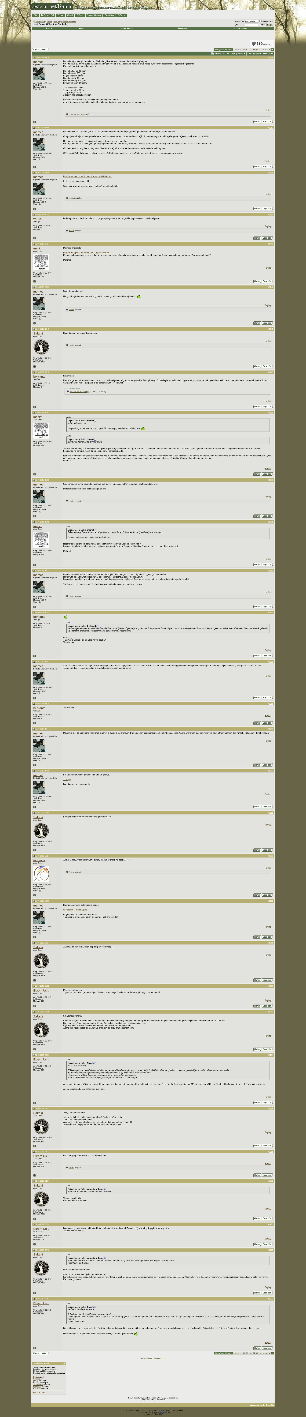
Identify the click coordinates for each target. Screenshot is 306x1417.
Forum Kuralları (39, 1392)
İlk (235, 50)
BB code (36, 1377)
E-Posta (121, 15)
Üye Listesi (182, 28)
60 (257, 50)
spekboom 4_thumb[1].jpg (75, 910)
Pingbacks (37, 1386)
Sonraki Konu (159, 1358)
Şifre (236, 25)
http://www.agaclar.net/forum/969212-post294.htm (86, 253)
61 (261, 50)
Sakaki (83, 114)
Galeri (70, 15)
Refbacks (37, 1388)
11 (40, 89)
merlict (37, 248)
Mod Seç (266, 54)
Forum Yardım (127, 28)
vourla (37, 219)
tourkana (39, 860)
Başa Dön (270, 1405)
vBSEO (163, 1412)
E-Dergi (79, 15)
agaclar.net (40, 22)
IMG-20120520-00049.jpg (79, 392)
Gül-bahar (73, 198)
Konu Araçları (253, 54)
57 (247, 50)
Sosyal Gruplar (94, 15)
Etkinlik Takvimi (240, 28)
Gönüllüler (109, 15)
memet (38, 62)
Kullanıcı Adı (239, 21)
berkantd (39, 376)
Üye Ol (49, 28)
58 (250, 50)
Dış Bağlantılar (237, 54)
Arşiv (262, 1405)
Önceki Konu (147, 1358)
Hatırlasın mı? (267, 22)
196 (263, 44)
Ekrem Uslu (41, 990)
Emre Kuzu (73, 114)
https (270, 24)
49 (244, 50)
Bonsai (49, 22)
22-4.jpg (67, 779)
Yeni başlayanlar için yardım (65, 22)
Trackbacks (38, 1385)
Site (35, 15)
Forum (60, 15)
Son (267, 50)
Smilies (36, 1379)
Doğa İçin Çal (47, 15)
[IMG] (35, 1381)
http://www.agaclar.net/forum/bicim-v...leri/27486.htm (87, 176)
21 (40, 890)
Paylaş (268, 110)
